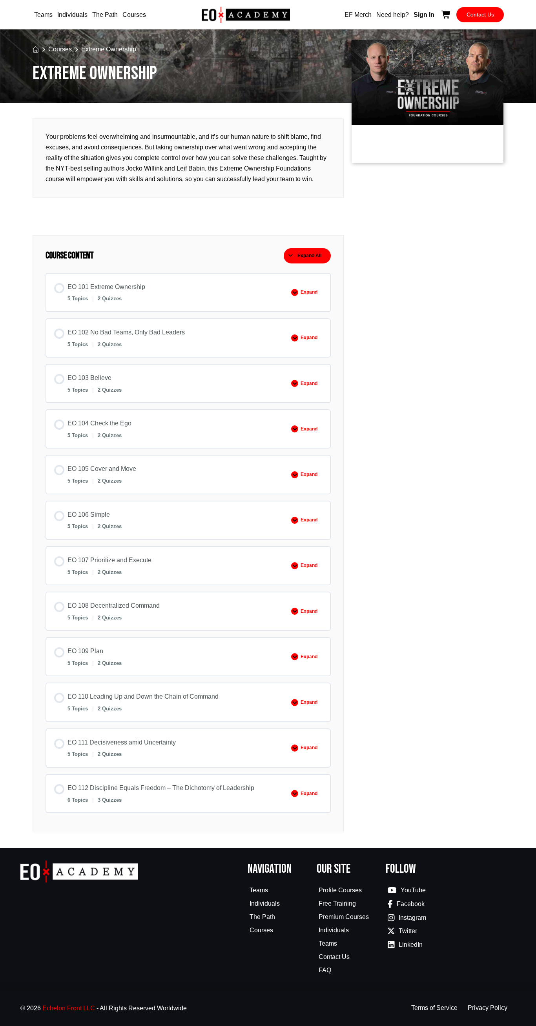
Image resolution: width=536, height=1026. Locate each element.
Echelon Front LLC (68, 1008)
